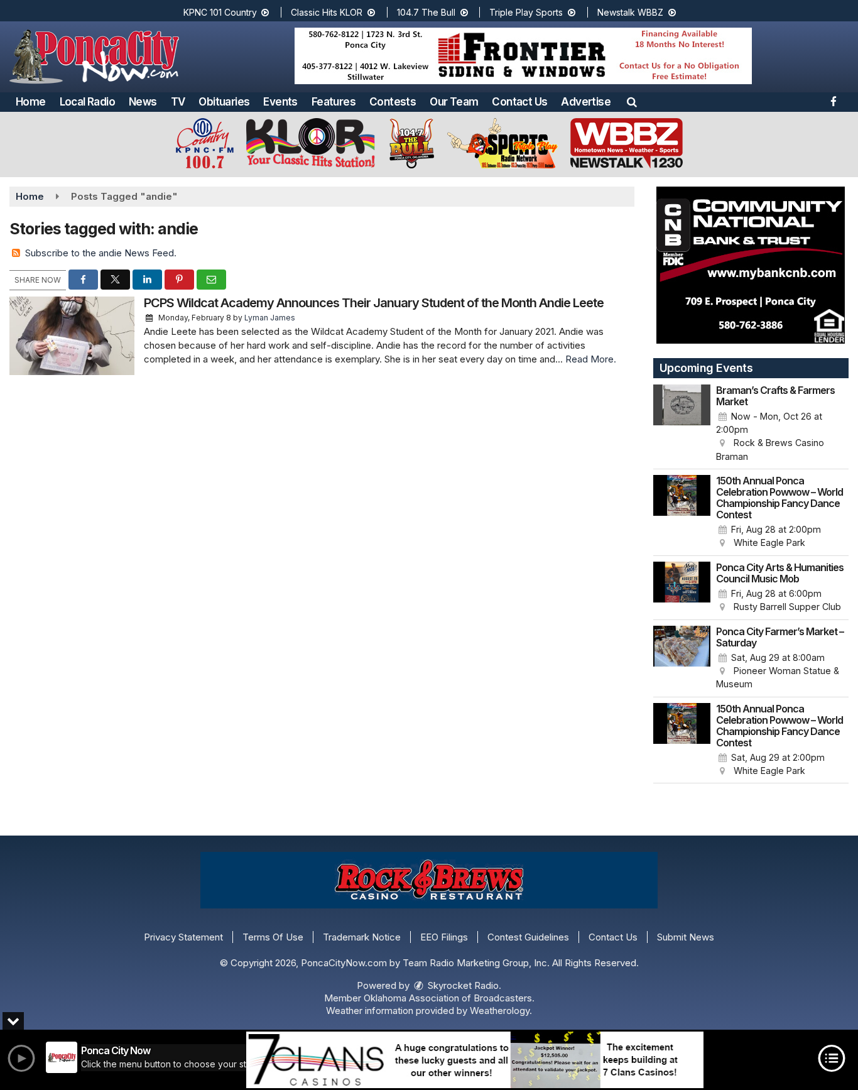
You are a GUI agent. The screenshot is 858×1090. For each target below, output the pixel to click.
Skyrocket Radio (462, 985)
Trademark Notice (362, 937)
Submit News (685, 937)
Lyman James (269, 317)
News (143, 101)
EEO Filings (444, 937)
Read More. (590, 359)
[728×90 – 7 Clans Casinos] (474, 1060)
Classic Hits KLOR (328, 12)
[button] (631, 101)
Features (334, 101)
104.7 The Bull (427, 12)
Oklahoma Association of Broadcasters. (449, 998)
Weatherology (499, 1010)
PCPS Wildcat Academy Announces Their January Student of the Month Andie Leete (374, 302)
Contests (392, 101)
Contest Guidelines (528, 937)
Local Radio (87, 101)
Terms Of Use (272, 937)
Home (31, 101)
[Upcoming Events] (682, 424)
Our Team (454, 101)
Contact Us (519, 101)
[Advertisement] (523, 56)
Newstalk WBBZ (631, 12)
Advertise (586, 101)
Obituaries (223, 101)
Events (280, 101)
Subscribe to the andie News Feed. (100, 253)
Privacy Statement (183, 937)
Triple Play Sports (527, 12)
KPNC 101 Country (221, 12)
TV (178, 101)
